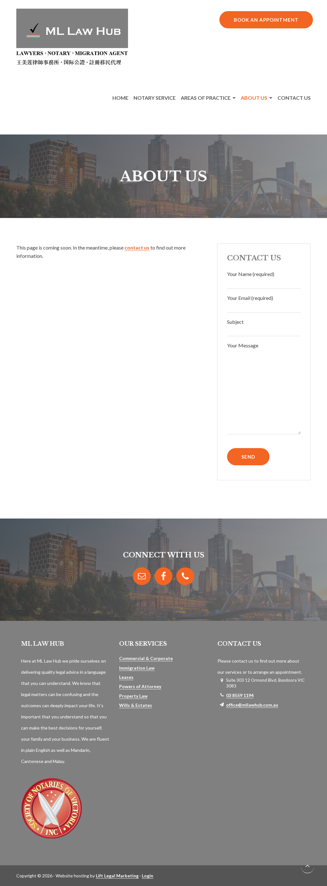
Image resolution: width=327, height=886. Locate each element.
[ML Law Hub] (72, 63)
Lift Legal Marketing (117, 875)
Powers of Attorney (140, 686)
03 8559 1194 (240, 695)
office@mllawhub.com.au (252, 705)
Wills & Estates (135, 705)
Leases (126, 677)
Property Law (133, 696)
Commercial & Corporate (146, 658)
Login (147, 875)
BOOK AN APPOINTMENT (266, 20)
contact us (137, 247)
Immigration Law (137, 668)
